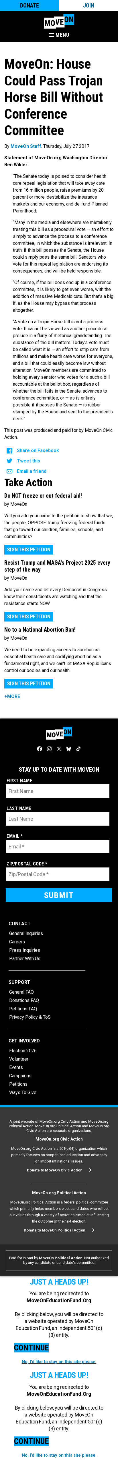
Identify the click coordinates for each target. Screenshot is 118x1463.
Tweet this (28, 461)
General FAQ (21, 992)
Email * (15, 836)
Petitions (18, 1084)
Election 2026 (23, 1050)
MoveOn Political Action (60, 1258)
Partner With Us (24, 958)
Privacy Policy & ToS (30, 1017)
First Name (19, 780)
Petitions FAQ (23, 1009)
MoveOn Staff (26, 146)
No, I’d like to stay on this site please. (59, 1361)
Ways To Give (22, 1092)
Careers (17, 942)
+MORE (12, 696)
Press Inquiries (24, 950)
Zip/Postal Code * (27, 864)
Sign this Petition (28, 549)
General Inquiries (26, 933)
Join (88, 5)
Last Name (19, 808)
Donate (29, 5)
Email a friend (31, 471)
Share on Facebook (38, 450)
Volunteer (18, 1059)
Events (16, 1067)
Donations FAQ (24, 1000)
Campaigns (20, 1075)
